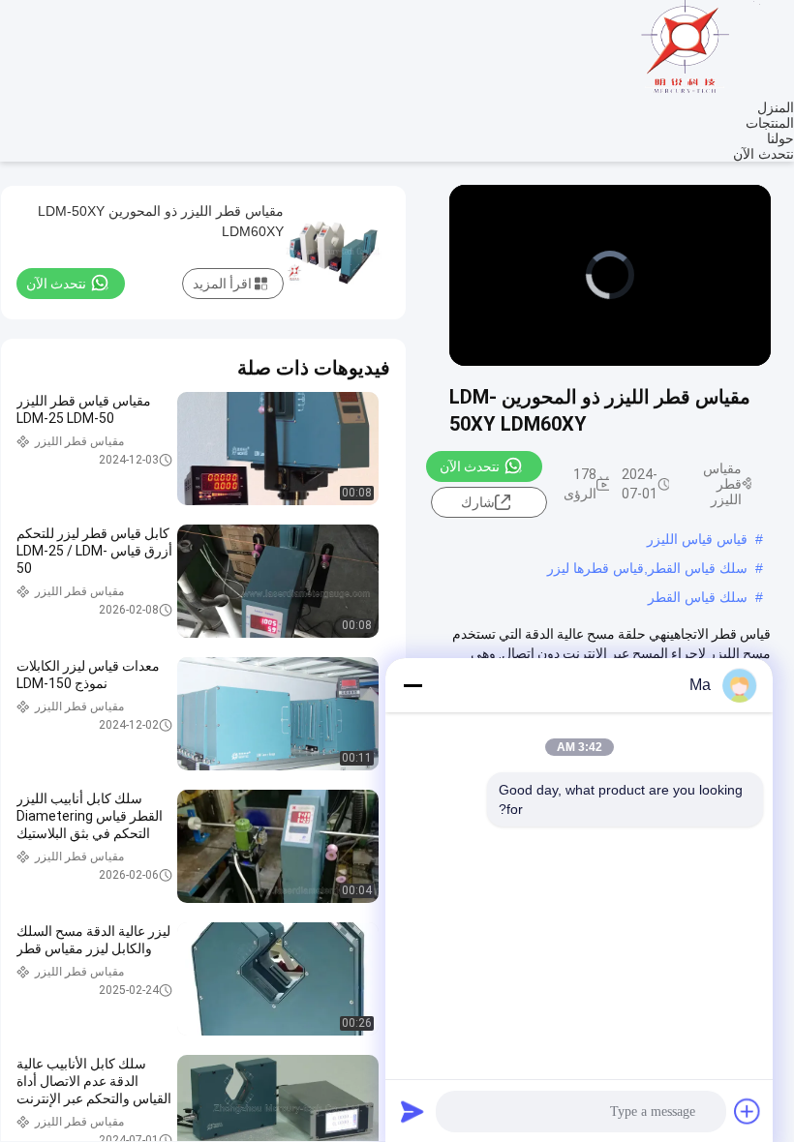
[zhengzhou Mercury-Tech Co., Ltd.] (687, 92)
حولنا (780, 138)
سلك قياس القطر (698, 597)
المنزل (775, 107)
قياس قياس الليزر (697, 539)
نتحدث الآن (763, 154)
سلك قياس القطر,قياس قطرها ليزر (647, 568)
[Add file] (747, 1111)
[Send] (412, 1111)
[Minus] (412, 685)
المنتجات (770, 123)
